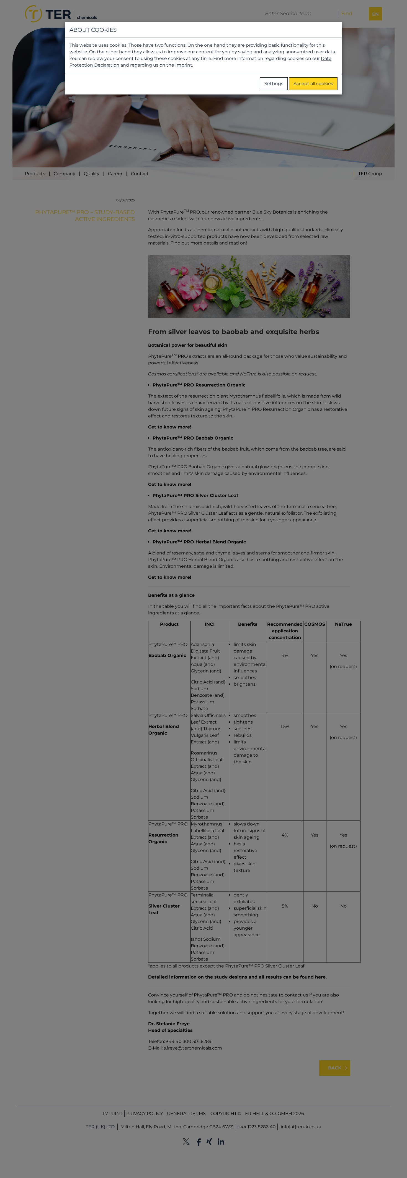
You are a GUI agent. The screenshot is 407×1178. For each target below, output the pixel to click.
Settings (273, 83)
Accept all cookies (313, 83)
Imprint (183, 65)
